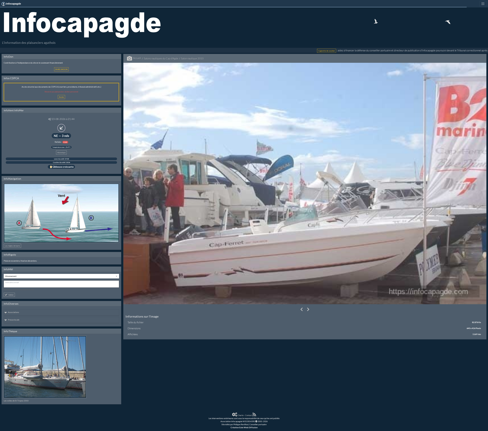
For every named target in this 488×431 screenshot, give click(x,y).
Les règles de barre (12, 246)
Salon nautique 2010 (192, 58)
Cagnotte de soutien (210, 51)
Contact (248, 415)
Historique (61, 152)
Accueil (137, 57)
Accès (61, 97)
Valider (11, 295)
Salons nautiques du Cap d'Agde (161, 58)
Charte (240, 415)
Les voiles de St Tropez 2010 (16, 400)
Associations (13, 312)
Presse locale (13, 319)
